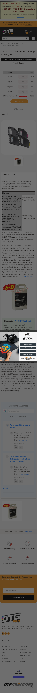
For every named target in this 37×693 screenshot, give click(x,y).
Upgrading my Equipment (27, 344)
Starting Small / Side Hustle (28, 354)
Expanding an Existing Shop (28, 347)
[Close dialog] (36, 333)
